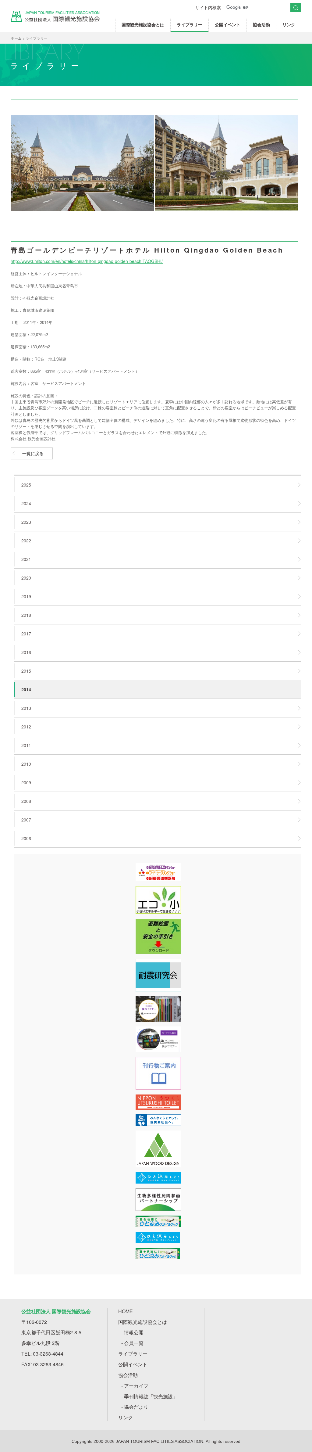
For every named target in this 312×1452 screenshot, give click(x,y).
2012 (26, 727)
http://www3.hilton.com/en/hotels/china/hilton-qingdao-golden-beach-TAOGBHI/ (87, 261)
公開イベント (227, 24)
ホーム (16, 38)
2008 (26, 801)
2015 (26, 671)
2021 (26, 559)
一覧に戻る (33, 453)
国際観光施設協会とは (143, 24)
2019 (26, 596)
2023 (26, 522)
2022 (26, 540)
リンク (288, 24)
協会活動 (261, 24)
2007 (26, 820)
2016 (26, 652)
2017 (26, 634)
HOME (125, 1311)
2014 (26, 689)
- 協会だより (134, 1406)
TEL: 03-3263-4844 (42, 1353)
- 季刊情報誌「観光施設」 (149, 1396)
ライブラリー (189, 24)
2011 (26, 745)
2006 (26, 838)
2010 (26, 764)
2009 (26, 782)
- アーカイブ (134, 1385)
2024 (26, 503)
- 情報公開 (132, 1332)
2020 (26, 578)
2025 (26, 485)
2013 (26, 708)
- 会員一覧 (132, 1342)
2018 (26, 615)
